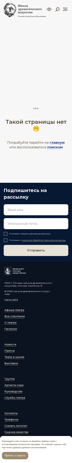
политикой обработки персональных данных (44, 240)
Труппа (9, 378)
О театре (10, 322)
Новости (10, 344)
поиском (55, 147)
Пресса (9, 350)
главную (57, 143)
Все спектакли (14, 316)
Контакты (11, 413)
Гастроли (10, 329)
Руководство (13, 391)
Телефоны (11, 419)
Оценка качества (16, 432)
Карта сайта (11, 299)
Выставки (11, 363)
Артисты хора (13, 385)
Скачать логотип (15, 425)
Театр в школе (14, 357)
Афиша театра (14, 310)
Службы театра (14, 397)
